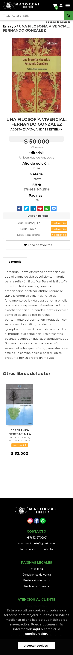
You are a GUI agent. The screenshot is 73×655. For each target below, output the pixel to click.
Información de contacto (36, 549)
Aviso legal (36, 569)
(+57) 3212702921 (36, 537)
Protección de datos (36, 580)
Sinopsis (15, 261)
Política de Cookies (36, 586)
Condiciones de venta (36, 574)
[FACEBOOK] (36, 521)
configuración (36, 634)
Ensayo (10, 26)
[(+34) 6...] (43, 521)
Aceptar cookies (36, 645)
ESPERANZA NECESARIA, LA (20, 432)
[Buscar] (68, 15)
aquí (36, 629)
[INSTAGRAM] (30, 521)
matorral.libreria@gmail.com (36, 543)
